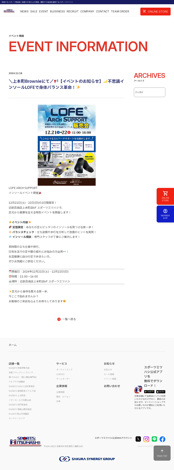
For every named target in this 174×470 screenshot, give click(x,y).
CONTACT (102, 11)
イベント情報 (110, 378)
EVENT (43, 11)
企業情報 (60, 392)
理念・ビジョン (63, 396)
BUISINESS (57, 11)
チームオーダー (63, 378)
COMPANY (87, 11)
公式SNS (60, 374)
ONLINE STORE (157, 11)
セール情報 (109, 374)
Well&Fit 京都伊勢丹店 (19, 368)
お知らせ (108, 369)
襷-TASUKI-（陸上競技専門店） (23, 377)
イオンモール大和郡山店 (20, 400)
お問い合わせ (112, 386)
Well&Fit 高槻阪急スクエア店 (22, 391)
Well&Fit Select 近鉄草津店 (21, 386)
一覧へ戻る (69, 319)
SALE (33, 11)
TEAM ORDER (120, 11)
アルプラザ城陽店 (17, 381)
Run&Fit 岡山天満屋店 (19, 413)
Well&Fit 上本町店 (17, 395)
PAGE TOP (162, 456)
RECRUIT (73, 11)
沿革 (58, 401)
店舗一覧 (14, 364)
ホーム (13, 345)
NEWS (24, 11)
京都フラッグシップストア (21, 372)
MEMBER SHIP (165, 216)
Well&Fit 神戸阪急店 (18, 404)
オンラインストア (17, 418)
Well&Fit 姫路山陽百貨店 (20, 409)
